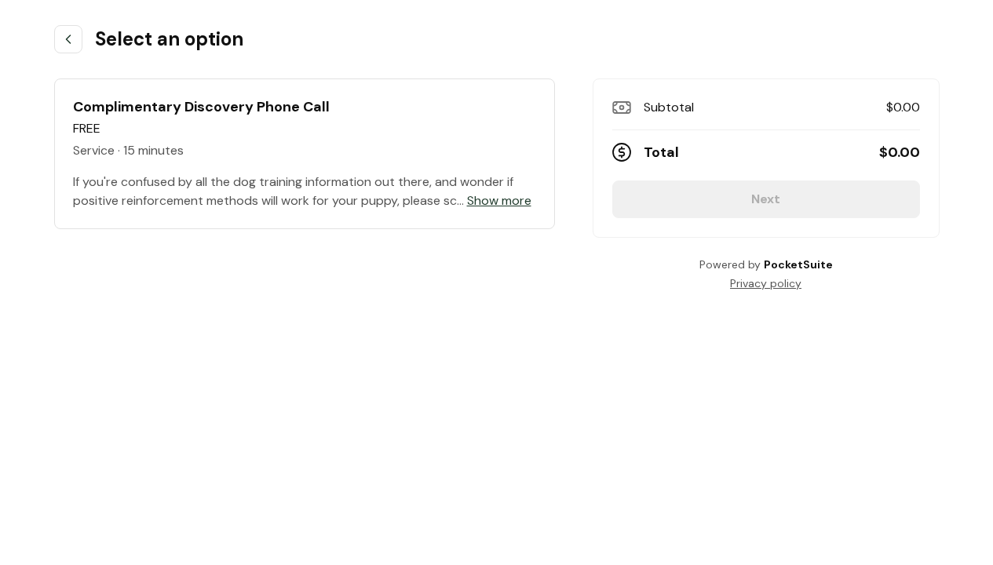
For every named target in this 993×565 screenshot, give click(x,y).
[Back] (68, 39)
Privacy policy (765, 283)
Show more (499, 200)
